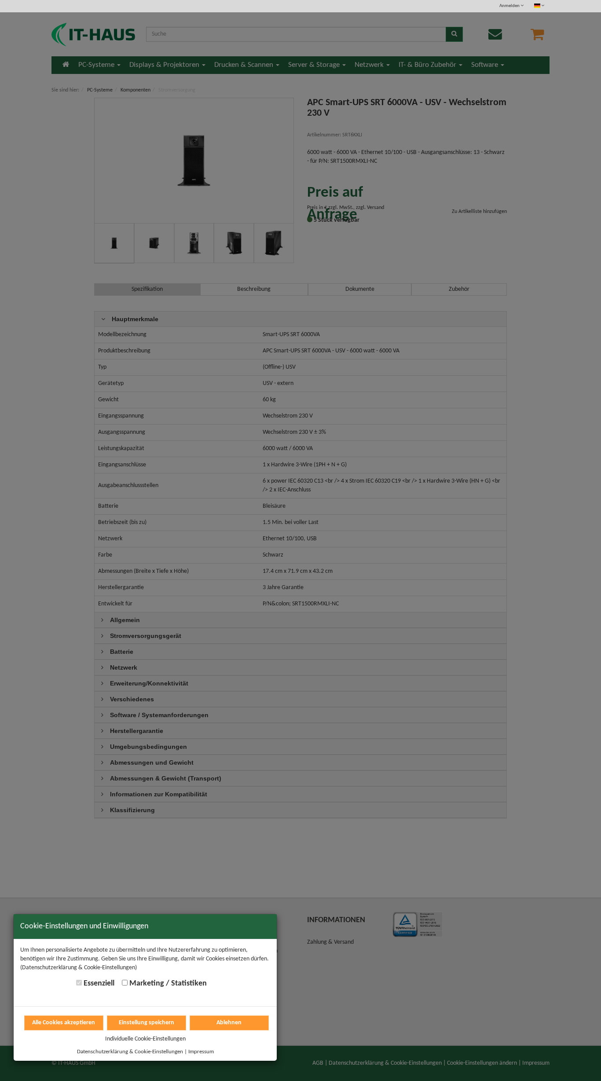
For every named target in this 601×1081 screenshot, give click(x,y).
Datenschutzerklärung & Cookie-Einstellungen (130, 1052)
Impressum (201, 1052)
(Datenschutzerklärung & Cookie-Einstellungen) (78, 967)
